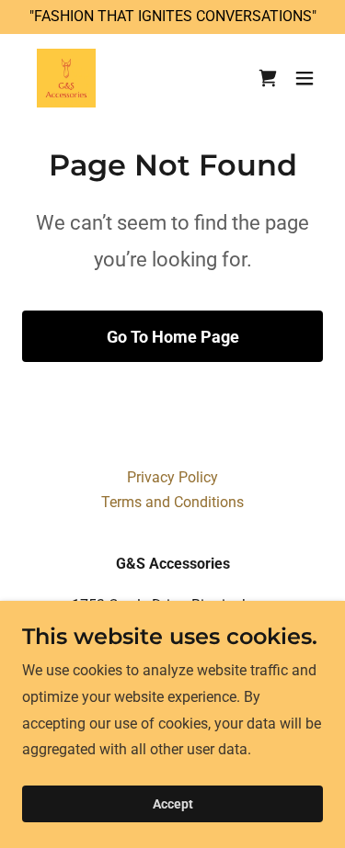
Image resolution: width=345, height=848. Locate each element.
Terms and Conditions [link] (172, 502)
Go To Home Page (173, 336)
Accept (173, 804)
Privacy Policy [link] (172, 477)
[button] (304, 78)
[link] (66, 78)
